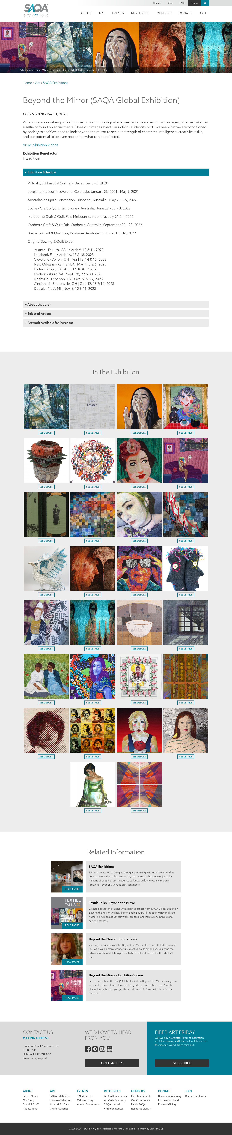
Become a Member (196, 1096)
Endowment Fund (168, 1100)
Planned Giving (167, 1104)
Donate (185, 13)
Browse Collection (60, 1100)
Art (102, 13)
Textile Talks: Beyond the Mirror (112, 903)
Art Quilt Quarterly (115, 1100)
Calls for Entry (85, 1100)
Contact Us (112, 1063)
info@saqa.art (39, 1058)
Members (164, 13)
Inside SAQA (138, 1104)
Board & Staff (31, 1104)
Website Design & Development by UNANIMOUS (138, 1128)
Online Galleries (59, 1109)
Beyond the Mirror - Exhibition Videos (116, 975)
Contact (157, 2)
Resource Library (141, 1109)
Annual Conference (88, 1104)
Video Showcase (113, 1109)
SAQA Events (84, 1096)
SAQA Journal (112, 1104)
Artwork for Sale (59, 1104)
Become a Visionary (169, 1096)
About (85, 13)
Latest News (30, 1096)
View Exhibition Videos (40, 145)
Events (118, 13)
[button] (46, 428)
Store (170, 2)
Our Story (28, 1100)
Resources (140, 13)
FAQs (182, 2)
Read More (72, 889)
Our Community (140, 1100)
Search (205, 3)
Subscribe (182, 1063)
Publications (30, 1109)
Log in (194, 2)
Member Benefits (141, 1096)
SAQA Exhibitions (55, 83)
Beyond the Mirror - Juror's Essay (113, 939)
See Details (46, 432)
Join (202, 13)
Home (27, 83)
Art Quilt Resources (115, 1096)
